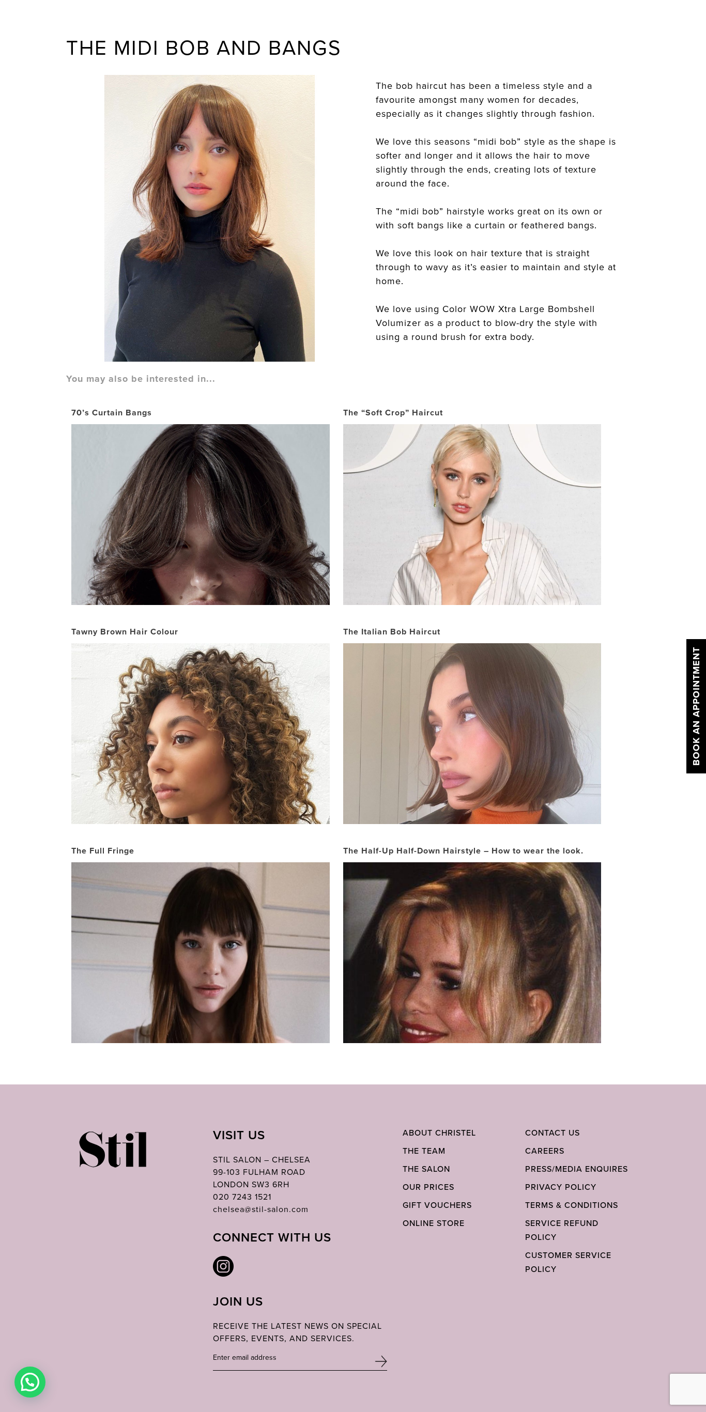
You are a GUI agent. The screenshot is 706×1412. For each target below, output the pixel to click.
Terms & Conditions (571, 1205)
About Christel (439, 1133)
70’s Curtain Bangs (111, 412)
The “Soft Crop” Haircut (393, 412)
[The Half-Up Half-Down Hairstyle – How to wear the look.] (472, 1029)
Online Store (434, 1223)
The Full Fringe (102, 851)
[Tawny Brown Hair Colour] (200, 785)
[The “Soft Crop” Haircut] (472, 551)
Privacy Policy (560, 1187)
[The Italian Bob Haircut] (472, 742)
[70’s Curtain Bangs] (200, 603)
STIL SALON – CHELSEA (262, 1160)
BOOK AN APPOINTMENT (696, 706)
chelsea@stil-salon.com (261, 1209)
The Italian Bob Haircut (391, 632)
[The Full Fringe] (200, 1009)
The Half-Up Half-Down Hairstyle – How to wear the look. (463, 851)
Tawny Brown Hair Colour (124, 632)
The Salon (426, 1169)
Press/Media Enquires (576, 1169)
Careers (544, 1151)
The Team (424, 1151)
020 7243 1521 (242, 1197)
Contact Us (552, 1133)
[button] (29, 1382)
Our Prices (428, 1187)
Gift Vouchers (437, 1205)
